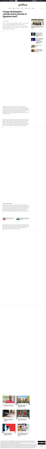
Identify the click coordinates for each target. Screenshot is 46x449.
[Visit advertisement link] (34, 1)
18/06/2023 (8, 18)
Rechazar (42, 443)
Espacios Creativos (34, 24)
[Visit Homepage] (23, 4)
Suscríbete (26, 8)
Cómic (12, 18)
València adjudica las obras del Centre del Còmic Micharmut (22, 419)
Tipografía (14, 8)
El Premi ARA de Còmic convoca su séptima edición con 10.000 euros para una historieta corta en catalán (23, 434)
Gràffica (5, 18)
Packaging (21, 8)
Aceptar (42, 441)
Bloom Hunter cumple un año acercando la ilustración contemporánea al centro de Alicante (37, 27)
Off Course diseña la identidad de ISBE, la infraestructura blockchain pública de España (39, 35)
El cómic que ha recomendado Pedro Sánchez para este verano (10, 218)
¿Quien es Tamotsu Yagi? (39, 46)
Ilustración (9, 8)
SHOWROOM (33, 8)
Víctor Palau (6, 435)
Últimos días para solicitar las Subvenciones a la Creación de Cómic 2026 (8, 420)
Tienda (29, 8)
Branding (18, 8)
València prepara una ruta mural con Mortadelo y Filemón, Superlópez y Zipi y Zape (24, 219)
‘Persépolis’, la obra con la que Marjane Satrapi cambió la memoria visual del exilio (8, 434)
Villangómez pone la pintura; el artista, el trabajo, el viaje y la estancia (39, 50)
